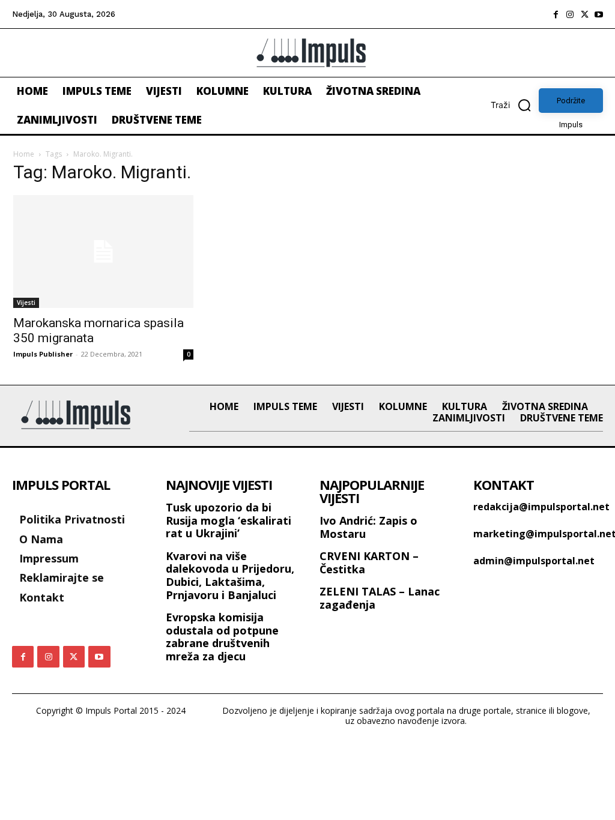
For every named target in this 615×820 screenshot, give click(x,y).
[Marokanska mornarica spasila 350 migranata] (103, 251)
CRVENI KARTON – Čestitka (369, 562)
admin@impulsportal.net (534, 560)
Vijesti (26, 302)
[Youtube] (599, 14)
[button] (515, 105)
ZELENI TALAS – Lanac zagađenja (380, 598)
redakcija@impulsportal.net (541, 506)
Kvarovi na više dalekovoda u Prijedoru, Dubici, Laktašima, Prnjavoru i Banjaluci (230, 575)
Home (23, 154)
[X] (584, 14)
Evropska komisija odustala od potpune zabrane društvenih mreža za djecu (222, 636)
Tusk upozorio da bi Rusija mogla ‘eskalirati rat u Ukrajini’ (228, 520)
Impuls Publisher (43, 353)
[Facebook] (555, 14)
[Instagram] (570, 14)
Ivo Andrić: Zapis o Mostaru (368, 527)
